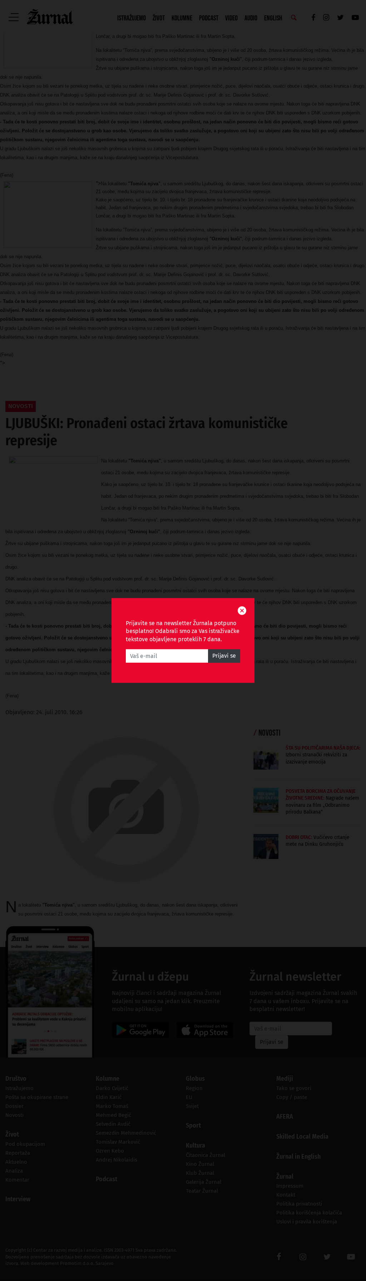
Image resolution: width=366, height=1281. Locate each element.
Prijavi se (224, 656)
